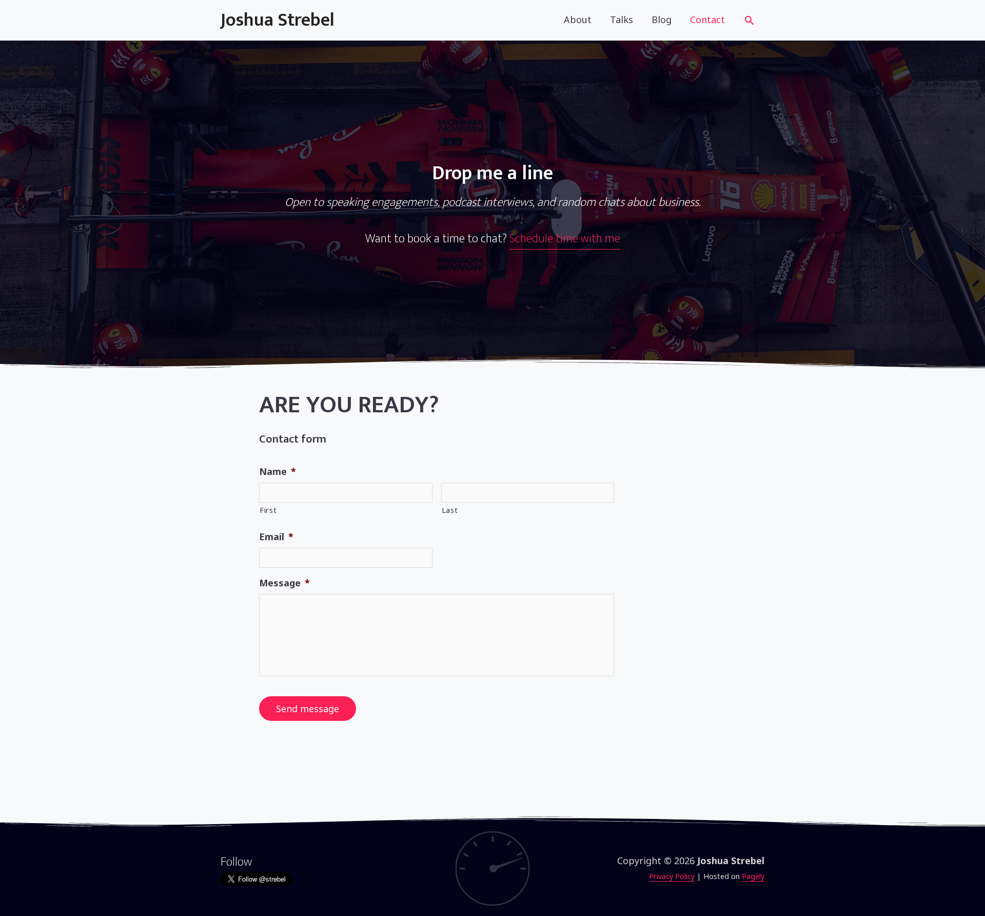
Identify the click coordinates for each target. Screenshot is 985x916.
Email (276, 537)
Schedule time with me (564, 238)
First (268, 510)
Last (450, 510)
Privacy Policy (672, 876)
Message (284, 583)
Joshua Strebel (277, 20)
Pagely (753, 876)
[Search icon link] (749, 22)
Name (277, 472)
